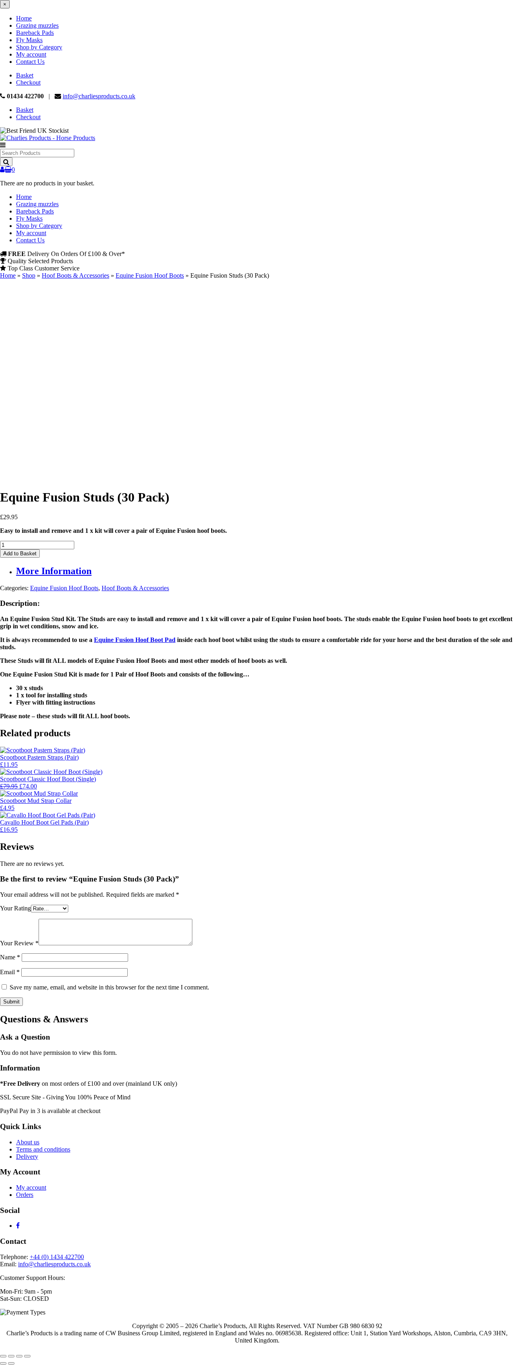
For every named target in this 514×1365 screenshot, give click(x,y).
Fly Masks (29, 40)
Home (24, 18)
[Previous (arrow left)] (3, 1363)
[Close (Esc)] (27, 1356)
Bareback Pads (35, 32)
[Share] (19, 1356)
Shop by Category (39, 47)
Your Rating (15, 908)
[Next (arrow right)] (11, 1363)
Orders (24, 1194)
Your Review (19, 943)
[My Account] (2, 169)
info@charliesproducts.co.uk (99, 96)
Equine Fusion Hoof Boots (150, 275)
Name (10, 957)
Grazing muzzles (37, 25)
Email (10, 972)
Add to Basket (20, 553)
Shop (28, 275)
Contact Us (30, 61)
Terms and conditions (43, 1149)
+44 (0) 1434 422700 (57, 1256)
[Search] (6, 161)
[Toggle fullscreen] (11, 1356)
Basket (24, 75)
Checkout (28, 82)
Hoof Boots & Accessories (75, 275)
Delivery (27, 1156)
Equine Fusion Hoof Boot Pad (134, 639)
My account (31, 54)
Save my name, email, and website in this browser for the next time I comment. (109, 987)
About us (27, 1142)
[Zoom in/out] (3, 1356)
